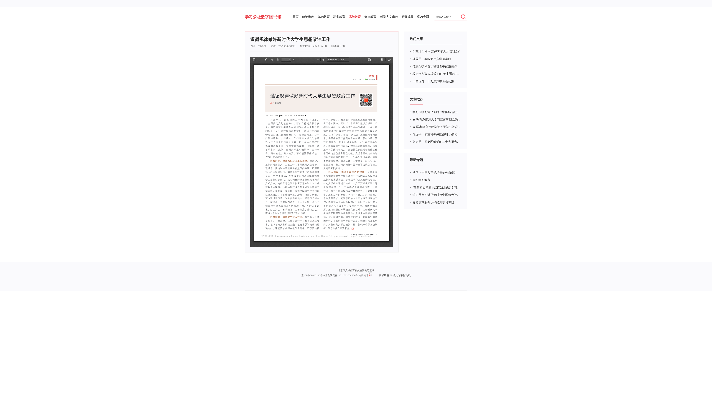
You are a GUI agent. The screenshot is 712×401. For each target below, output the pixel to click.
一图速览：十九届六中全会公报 (433, 81)
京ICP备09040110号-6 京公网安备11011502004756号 (329, 275)
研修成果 (407, 17)
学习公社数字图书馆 (263, 16)
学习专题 (423, 17)
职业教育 (339, 17)
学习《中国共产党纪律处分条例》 (435, 172)
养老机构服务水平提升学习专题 (433, 202)
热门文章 (416, 38)
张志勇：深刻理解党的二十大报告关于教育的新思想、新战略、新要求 (437, 142)
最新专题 (416, 159)
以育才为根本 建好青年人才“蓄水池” (436, 51)
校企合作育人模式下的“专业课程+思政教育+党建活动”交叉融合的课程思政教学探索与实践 (437, 74)
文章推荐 (416, 99)
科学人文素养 (389, 17)
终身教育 (370, 17)
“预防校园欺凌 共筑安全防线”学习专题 (437, 187)
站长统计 (363, 275)
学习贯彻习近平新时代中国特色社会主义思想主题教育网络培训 (437, 112)
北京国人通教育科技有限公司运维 (356, 270)
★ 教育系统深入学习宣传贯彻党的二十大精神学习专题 (437, 119)
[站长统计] (370, 275)
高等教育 (355, 17)
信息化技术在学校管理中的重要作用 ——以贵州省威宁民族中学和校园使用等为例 (437, 66)
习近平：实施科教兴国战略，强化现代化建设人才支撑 (437, 134)
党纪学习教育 (421, 180)
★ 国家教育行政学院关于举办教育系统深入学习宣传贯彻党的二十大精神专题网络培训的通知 (437, 127)
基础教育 (324, 17)
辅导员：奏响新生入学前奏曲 (432, 59)
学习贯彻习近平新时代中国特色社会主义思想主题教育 (437, 195)
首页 (296, 17)
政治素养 (308, 17)
